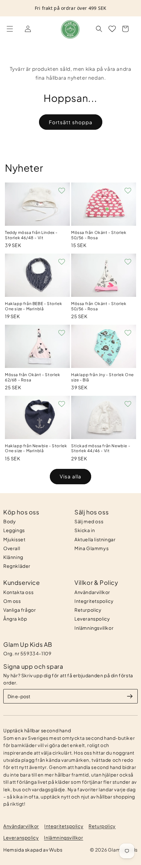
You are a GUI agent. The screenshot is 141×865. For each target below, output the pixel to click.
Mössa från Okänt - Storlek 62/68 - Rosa (32, 377)
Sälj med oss (88, 521)
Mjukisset (14, 539)
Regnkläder (16, 566)
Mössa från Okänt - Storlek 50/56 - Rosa (99, 235)
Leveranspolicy (92, 619)
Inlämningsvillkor (93, 628)
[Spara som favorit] (62, 191)
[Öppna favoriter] (112, 28)
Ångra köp (15, 619)
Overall (11, 548)
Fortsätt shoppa (70, 122)
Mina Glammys (91, 548)
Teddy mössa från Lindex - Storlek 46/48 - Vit (31, 235)
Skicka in (84, 530)
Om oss (12, 601)
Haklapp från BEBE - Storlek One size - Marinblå (33, 306)
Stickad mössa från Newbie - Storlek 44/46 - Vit (100, 448)
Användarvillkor (92, 592)
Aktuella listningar (94, 539)
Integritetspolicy (93, 601)
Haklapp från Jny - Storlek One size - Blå (102, 377)
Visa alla (70, 476)
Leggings (14, 530)
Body (9, 521)
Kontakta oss (18, 592)
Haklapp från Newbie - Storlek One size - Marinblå (36, 448)
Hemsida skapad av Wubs (32, 850)
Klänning (13, 557)
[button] (10, 29)
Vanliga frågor (19, 610)
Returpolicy (88, 610)
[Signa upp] (130, 696)
